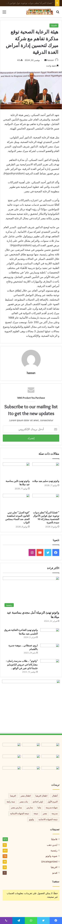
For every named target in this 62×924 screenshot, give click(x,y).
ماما (39, 807)
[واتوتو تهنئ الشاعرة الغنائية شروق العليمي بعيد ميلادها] (49, 634)
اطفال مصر (26, 795)
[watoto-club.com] (39, 12)
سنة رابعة (11, 801)
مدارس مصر (16, 807)
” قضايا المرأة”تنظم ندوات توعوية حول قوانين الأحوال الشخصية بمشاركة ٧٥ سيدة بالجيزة (46, 517)
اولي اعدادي (38, 801)
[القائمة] (4, 13)
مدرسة (55, 813)
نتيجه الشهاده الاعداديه (48, 819)
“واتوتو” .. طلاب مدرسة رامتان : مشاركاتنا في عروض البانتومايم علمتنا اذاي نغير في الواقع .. (22, 664)
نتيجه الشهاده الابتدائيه (19, 813)
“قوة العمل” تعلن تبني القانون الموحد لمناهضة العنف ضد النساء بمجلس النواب (17, 517)
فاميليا (54, 25)
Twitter (55, 881)
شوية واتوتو (51, 856)
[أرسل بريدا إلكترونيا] (45, 60)
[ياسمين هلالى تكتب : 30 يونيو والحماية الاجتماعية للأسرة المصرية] (12, 771)
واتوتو (31, 819)
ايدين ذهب (52, 844)
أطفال (55, 795)
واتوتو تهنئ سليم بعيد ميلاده (45, 481)
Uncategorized (49, 861)
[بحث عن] (57, 13)
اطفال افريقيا (41, 795)
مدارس (30, 807)
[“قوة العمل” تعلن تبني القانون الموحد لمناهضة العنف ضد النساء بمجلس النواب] (16, 501)
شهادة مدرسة (52, 807)
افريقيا (13, 795)
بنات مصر (24, 801)
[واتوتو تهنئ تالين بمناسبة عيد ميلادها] (16, 470)
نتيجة (36, 813)
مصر (45, 813)
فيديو (54, 872)
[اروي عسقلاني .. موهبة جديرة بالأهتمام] (49, 650)
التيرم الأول (53, 801)
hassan (50, 60)
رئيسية (54, 850)
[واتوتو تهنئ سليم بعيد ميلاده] (45, 470)
